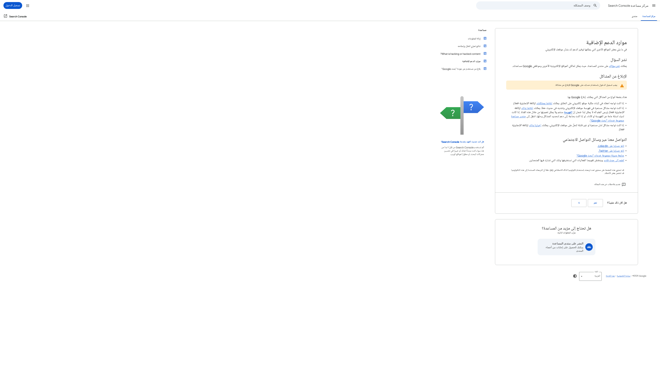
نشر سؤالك (614, 66)
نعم (595, 203)
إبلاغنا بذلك (527, 108)
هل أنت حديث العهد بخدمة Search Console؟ (462, 141)
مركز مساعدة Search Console (628, 6)
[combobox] (533, 5)
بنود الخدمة (610, 275)
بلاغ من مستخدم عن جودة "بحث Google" (461, 69)
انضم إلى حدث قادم (614, 160)
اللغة (596, 271)
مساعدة (482, 30)
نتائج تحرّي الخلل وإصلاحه (469, 46)
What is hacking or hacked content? (460, 53)
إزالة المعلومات (474, 38)
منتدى (634, 16)
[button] (654, 5)
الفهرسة (568, 112)
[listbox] (590, 276)
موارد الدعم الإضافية (471, 61)
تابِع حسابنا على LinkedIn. (610, 146)
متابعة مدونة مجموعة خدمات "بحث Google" (600, 156)
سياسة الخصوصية (623, 275)
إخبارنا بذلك (535, 125)
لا (579, 203)
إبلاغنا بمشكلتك (544, 103)
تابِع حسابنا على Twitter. (611, 151)
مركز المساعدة (648, 16)
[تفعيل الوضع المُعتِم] (575, 276)
